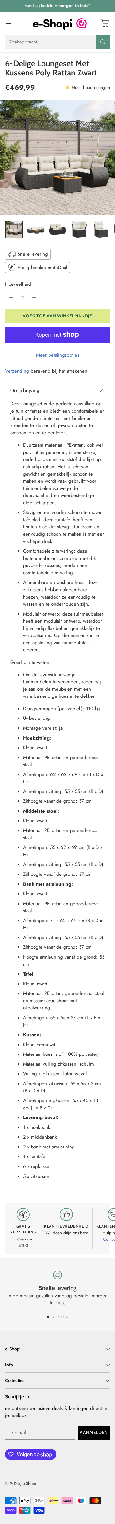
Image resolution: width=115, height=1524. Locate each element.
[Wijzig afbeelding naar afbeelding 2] (36, 229)
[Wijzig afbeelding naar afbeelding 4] (79, 229)
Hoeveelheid (18, 284)
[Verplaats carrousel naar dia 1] (48, 1317)
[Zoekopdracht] (103, 42)
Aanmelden (94, 1432)
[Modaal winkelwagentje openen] (104, 23)
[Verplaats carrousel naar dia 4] (62, 1317)
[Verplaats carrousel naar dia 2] (53, 1317)
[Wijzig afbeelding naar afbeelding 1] (14, 229)
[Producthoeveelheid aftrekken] (11, 298)
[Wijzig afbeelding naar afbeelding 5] (101, 229)
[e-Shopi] (52, 23)
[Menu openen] (8, 23)
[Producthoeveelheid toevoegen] (34, 298)
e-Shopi (29, 1484)
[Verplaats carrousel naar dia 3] (58, 1317)
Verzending (17, 371)
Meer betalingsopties (57, 355)
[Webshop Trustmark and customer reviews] (81, 23)
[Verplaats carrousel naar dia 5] (67, 1317)
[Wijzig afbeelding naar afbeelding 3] (57, 229)
